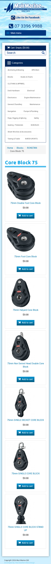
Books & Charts (27, 77)
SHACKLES (35, 125)
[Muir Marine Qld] (25, 8)
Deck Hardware (14, 91)
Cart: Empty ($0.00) (20, 47)
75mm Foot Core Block (25, 256)
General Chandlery (15, 104)
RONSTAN (32, 148)
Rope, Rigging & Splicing (17, 118)
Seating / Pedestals (15, 125)
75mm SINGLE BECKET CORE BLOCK (25, 420)
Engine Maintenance (32, 98)
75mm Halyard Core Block (25, 310)
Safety (36, 118)
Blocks (10, 77)
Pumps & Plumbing (31, 111)
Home (10, 148)
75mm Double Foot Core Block (25, 203)
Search (43, 53)
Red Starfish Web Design (25, 563)
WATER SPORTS (31, 139)
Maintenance (35, 104)
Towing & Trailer (14, 139)
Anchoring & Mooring (16, 70)
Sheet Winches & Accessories (19, 132)
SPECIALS (35, 70)
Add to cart (27, 215)
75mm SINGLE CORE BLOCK (25, 473)
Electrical (31, 91)
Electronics (12, 98)
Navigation (12, 111)
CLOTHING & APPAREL (16, 84)
